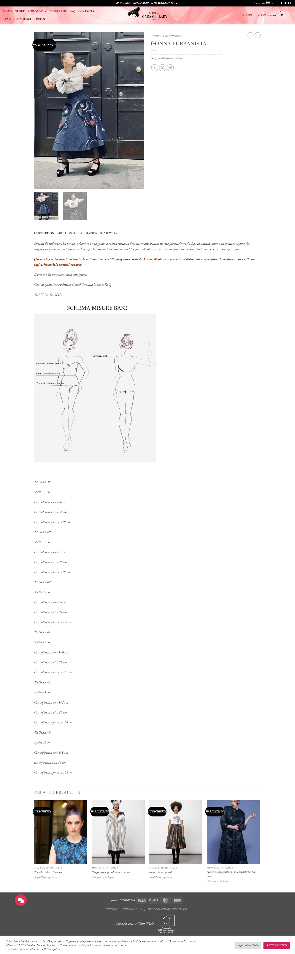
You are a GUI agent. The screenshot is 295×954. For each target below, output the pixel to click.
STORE (20, 11)
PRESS (40, 19)
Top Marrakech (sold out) (48, 872)
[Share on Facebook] (154, 67)
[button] (247, 15)
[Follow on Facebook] (281, 3)
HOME (7, 11)
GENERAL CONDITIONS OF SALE (168, 909)
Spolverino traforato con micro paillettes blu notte (231, 874)
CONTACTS (86, 11)
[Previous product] (258, 35)
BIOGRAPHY (58, 11)
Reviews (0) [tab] (108, 233)
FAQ (72, 11)
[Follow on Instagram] (285, 3)
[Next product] (250, 35)
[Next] (137, 110)
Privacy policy (52, 949)
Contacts (113, 909)
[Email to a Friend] (162, 67)
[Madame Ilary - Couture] (147, 15)
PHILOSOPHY (37, 11)
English (259, 3)
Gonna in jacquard (160, 872)
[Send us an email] (289, 3)
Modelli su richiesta (167, 36)
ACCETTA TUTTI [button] (276, 945)
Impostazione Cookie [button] (248, 945)
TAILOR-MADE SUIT (19, 19)
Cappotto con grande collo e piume (111, 872)
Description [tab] (44, 233)
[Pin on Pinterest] (170, 67)
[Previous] (42, 110)
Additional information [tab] (77, 233)
